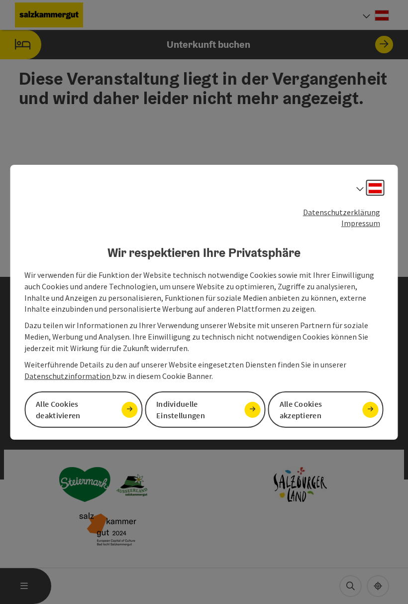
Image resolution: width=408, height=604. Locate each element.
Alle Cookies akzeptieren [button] (301, 409)
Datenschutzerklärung (341, 212)
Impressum (360, 223)
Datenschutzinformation (68, 376)
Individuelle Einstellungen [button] (180, 409)
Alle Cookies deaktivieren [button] (58, 409)
